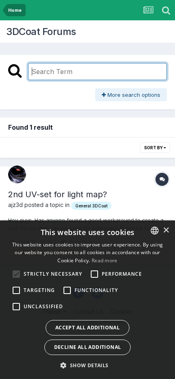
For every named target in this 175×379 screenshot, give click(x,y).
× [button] (166, 230)
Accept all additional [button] (87, 327)
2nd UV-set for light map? (57, 194)
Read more (105, 260)
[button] (87, 365)
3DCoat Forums (41, 31)
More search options (133, 94)
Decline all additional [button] (87, 347)
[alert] (87, 299)
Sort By (154, 147)
